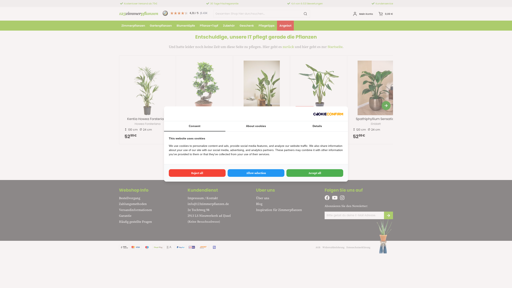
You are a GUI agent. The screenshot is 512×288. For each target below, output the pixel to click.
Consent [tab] (194, 126)
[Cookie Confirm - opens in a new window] (328, 113)
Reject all (197, 173)
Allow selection (256, 173)
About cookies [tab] (256, 126)
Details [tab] (317, 126)
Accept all (314, 173)
